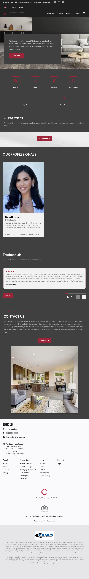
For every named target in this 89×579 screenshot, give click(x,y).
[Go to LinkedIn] (63, 2)
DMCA (42, 470)
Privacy (43, 464)
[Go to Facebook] (55, 2)
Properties (50, 13)
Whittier (23, 479)
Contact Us (44, 341)
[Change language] (5, 7)
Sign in (21, 7)
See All (8, 295)
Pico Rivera (24, 472)
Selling (61, 13)
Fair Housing (45, 476)
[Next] (84, 297)
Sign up (14, 7)
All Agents (46, 138)
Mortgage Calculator (28, 469)
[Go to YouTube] (59, 2)
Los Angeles (24, 476)
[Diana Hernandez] (44, 494)
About (68, 13)
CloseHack (50, 521)
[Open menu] (84, 13)
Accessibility (44, 473)
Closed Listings (26, 466)
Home (5, 463)
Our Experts (16, 56)
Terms (42, 467)
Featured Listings (26, 463)
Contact (77, 13)
